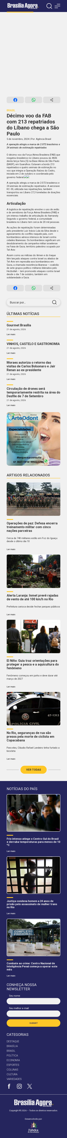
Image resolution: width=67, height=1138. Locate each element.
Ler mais (11, 334)
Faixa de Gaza (17, 246)
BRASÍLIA (12, 1046)
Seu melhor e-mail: (19, 1008)
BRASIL (11, 1050)
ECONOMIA (13, 1060)
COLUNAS (12, 1069)
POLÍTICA (12, 1055)
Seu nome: (14, 995)
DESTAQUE (13, 1041)
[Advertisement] (33, 54)
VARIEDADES (14, 1079)
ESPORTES (13, 1064)
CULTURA (12, 1074)
